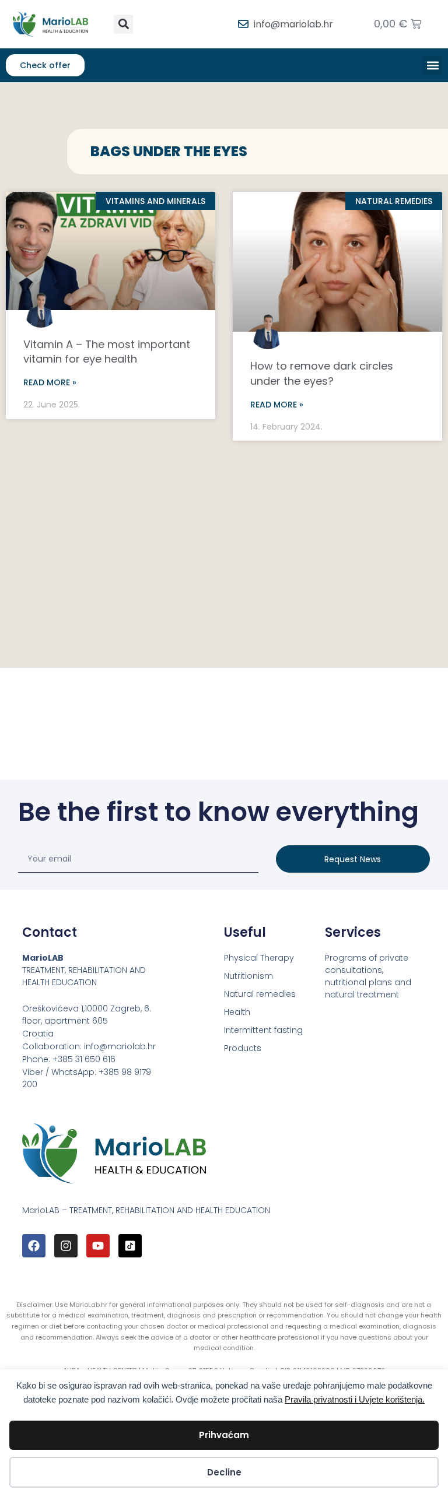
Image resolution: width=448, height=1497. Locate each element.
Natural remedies (260, 994)
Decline (224, 1472)
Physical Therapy (259, 958)
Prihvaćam (224, 1435)
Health (237, 1012)
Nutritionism (248, 976)
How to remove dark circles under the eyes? (321, 373)
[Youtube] (98, 1245)
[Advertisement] (224, 534)
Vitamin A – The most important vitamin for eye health (106, 351)
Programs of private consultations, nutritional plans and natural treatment (368, 976)
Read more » (49, 382)
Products (242, 1048)
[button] (123, 24)
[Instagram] (66, 1245)
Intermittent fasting (263, 1030)
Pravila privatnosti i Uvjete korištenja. (355, 1399)
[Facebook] (34, 1245)
